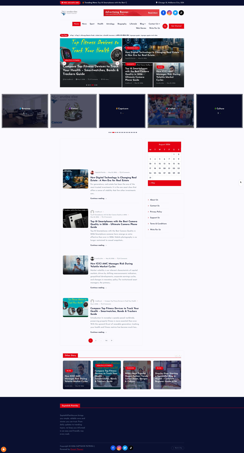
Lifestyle (133, 27)
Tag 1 (72, 38)
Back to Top (178, 450)
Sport (92, 27)
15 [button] (135, 135)
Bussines (26, 111)
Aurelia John (160, 86)
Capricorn (123, 111)
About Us (154, 203)
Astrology (110, 27)
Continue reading (97, 201)
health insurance (109, 38)
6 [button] (97, 88)
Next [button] (117, 66)
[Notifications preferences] (3, 449)
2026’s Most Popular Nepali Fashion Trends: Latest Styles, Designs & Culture (89, 73)
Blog (142, 27)
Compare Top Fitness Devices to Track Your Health (120, 304)
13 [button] (131, 135)
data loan (99, 38)
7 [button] (121, 135)
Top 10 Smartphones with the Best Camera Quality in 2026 (108, 217)
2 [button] (88, 88)
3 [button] (90, 88)
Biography (122, 27)
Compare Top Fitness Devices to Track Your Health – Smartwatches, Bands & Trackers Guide (114, 314)
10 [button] (126, 135)
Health (100, 27)
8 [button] (123, 135)
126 (106, 343)
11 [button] (128, 135)
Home (76, 27)
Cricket (171, 111)
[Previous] (176, 358)
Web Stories (141, 31)
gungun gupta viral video (149, 38)
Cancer (74, 111)
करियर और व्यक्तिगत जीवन (123, 38)
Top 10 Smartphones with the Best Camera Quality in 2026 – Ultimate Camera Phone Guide (137, 77)
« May (152, 186)
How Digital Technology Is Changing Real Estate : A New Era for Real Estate (167, 379)
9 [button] (124, 135)
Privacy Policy (156, 215)
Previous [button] (64, 66)
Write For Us (154, 31)
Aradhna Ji (69, 82)
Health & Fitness (74, 368)
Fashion (68, 63)
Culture (220, 111)
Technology (132, 51)
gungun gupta (135, 38)
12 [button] (129, 135)
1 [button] (86, 88)
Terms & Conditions (158, 227)
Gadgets (130, 67)
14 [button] (133, 135)
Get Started (176, 29)
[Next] (179, 358)
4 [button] (91, 88)
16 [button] (136, 135)
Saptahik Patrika (130, 61)
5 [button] (93, 88)
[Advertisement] (101, 155)
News (84, 27)
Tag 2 (78, 38)
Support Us (155, 221)
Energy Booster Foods (88, 38)
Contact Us (153, 27)
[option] (91, 65)
